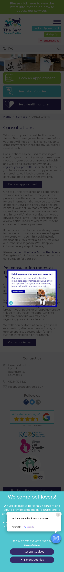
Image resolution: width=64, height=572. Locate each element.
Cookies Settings (32, 545)
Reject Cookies (34, 559)
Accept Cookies (34, 551)
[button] (56, 538)
